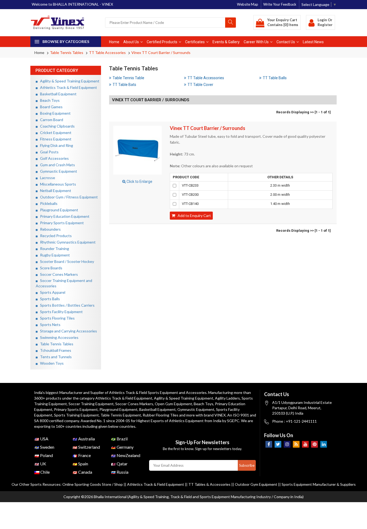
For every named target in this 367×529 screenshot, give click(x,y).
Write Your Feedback (279, 4)
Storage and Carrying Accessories (67, 331)
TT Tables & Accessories (209, 484)
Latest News (313, 42)
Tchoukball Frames (54, 350)
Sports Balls (49, 298)
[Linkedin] (323, 444)
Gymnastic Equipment (57, 171)
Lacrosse (46, 177)
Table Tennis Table (128, 78)
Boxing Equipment (54, 113)
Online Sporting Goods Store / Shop (93, 484)
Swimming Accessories (58, 337)
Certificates (195, 42)
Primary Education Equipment (63, 216)
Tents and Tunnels (55, 356)
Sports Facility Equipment (60, 311)
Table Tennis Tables (66, 52)
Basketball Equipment (57, 94)
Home (114, 42)
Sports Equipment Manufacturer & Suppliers (319, 484)
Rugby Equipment (54, 255)
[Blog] (296, 444)
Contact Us (285, 42)
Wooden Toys (51, 363)
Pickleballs (47, 203)
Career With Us (256, 42)
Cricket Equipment (54, 132)
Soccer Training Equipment (91, 403)
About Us (131, 42)
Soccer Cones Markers (58, 274)
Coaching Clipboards (56, 126)
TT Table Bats (124, 84)
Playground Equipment (58, 210)
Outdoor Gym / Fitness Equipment (68, 197)
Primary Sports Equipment (61, 222)
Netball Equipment (54, 190)
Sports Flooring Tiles (56, 318)
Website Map (247, 4)
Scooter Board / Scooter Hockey (66, 261)
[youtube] (305, 444)
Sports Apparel (51, 292)
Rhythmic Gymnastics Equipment (67, 242)
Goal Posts (48, 152)
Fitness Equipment (54, 139)
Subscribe (246, 465)
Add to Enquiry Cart (193, 215)
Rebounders (49, 229)
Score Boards (50, 268)
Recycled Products (55, 235)
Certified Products (162, 42)
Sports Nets (49, 324)
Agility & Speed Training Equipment (68, 81)
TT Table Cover (200, 84)
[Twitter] (278, 444)
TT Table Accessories (107, 52)
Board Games (50, 106)
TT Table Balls (275, 78)
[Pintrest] (314, 444)
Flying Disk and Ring (55, 145)
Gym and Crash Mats (56, 164)
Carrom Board (50, 119)
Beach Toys (49, 100)
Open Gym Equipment (173, 403)
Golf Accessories (53, 158)
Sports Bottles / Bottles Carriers (66, 305)
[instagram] (287, 444)
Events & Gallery (226, 42)
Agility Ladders (227, 398)
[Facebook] (268, 444)
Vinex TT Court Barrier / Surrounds (160, 52)
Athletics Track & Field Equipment (67, 87)
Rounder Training (53, 248)
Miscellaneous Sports (57, 184)
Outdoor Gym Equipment (256, 484)
